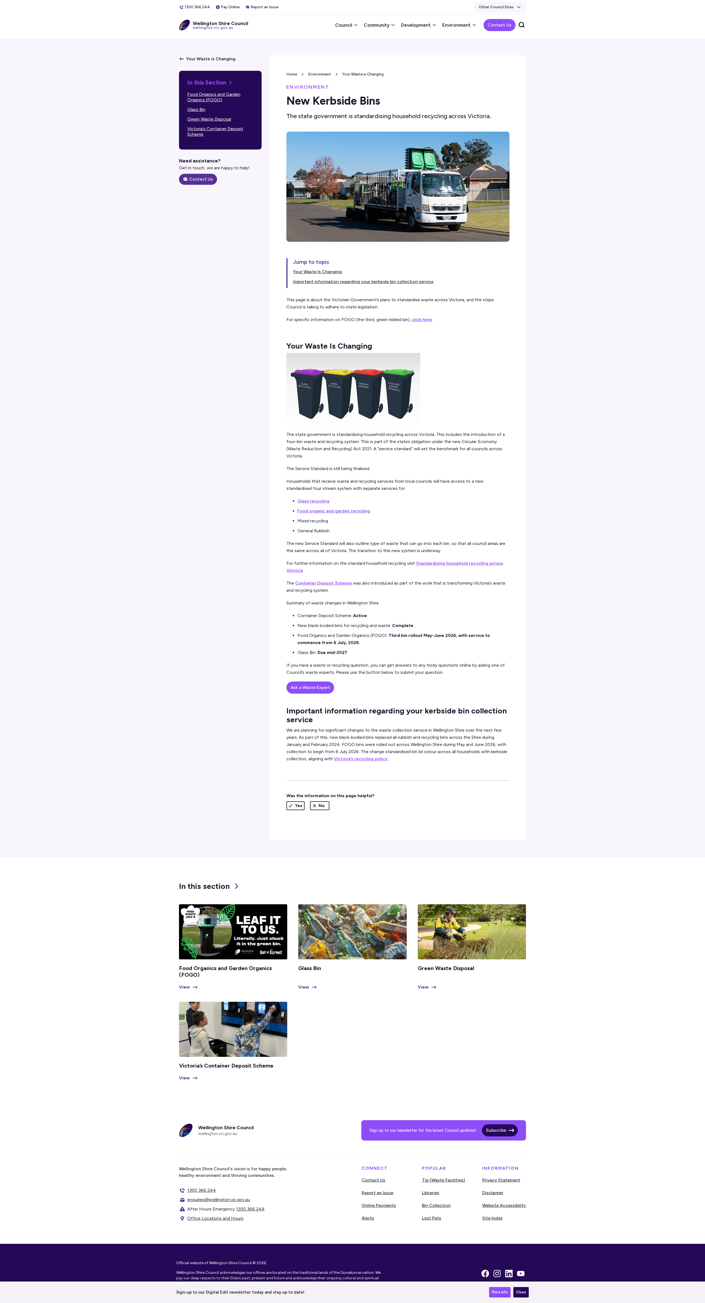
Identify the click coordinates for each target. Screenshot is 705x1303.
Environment (319, 74)
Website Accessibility (504, 1205)
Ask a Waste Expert (310, 687)
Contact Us (499, 25)
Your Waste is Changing (363, 74)
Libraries (430, 1192)
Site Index (492, 1218)
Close (521, 1292)
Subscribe (496, 1130)
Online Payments (379, 1205)
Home (291, 74)
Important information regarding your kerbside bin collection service (363, 281)
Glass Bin (196, 109)
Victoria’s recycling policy (360, 758)
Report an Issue (377, 1192)
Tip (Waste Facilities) (443, 1180)
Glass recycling (313, 501)
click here (422, 319)
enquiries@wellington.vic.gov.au (218, 1199)
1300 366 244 (201, 1190)
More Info (500, 1292)
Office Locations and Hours (215, 1218)
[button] (500, 7)
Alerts (368, 1218)
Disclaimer (492, 1192)
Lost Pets (431, 1218)
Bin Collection (436, 1205)
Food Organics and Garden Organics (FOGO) (213, 97)
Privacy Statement (501, 1180)
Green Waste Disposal (209, 119)
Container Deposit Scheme (323, 583)
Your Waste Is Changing (317, 271)
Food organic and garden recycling (333, 511)
